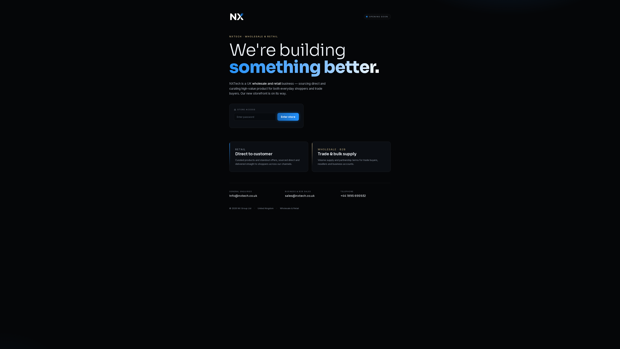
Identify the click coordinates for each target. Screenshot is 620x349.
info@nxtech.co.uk (243, 196)
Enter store (288, 116)
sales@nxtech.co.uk (300, 196)
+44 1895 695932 (353, 196)
